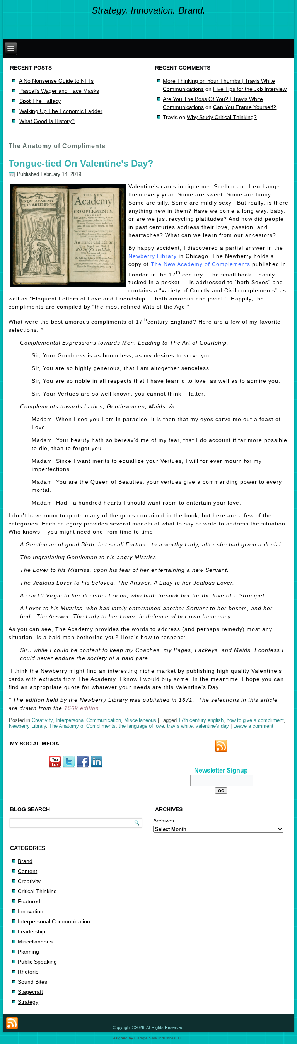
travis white (180, 726)
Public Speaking (37, 962)
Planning (28, 951)
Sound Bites (32, 982)
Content (27, 871)
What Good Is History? (47, 121)
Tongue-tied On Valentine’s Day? (81, 163)
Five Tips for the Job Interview (250, 89)
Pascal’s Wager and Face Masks (59, 91)
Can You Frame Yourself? (244, 107)
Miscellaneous (140, 720)
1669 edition (81, 708)
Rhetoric (28, 972)
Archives (163, 820)
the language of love (141, 726)
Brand (25, 861)
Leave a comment (253, 726)
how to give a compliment (255, 720)
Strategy (28, 1002)
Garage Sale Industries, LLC (159, 1038)
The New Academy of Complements (200, 264)
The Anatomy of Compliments (82, 726)
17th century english (201, 720)
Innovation (30, 911)
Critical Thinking (37, 891)
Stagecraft (30, 992)
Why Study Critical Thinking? (222, 117)
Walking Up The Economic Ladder (60, 111)
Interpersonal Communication (88, 720)
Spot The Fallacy (40, 101)
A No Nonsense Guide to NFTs (56, 81)
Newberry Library (153, 256)
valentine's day (212, 726)
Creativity (42, 720)
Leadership (31, 931)
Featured (29, 901)
